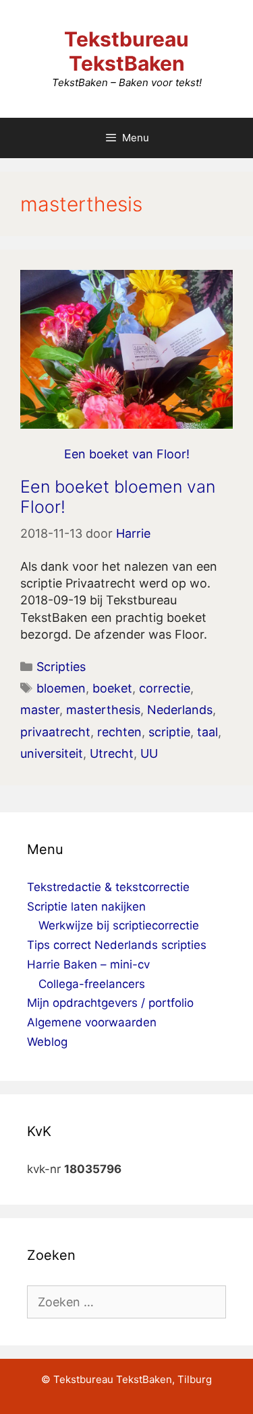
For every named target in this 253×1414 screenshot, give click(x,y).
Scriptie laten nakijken (86, 906)
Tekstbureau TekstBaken (126, 51)
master (39, 710)
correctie (164, 688)
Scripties (61, 667)
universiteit (51, 753)
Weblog (47, 1042)
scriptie (169, 732)
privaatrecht (55, 732)
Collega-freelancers (91, 984)
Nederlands (180, 710)
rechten (119, 732)
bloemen (61, 688)
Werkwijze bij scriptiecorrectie (118, 925)
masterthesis (103, 710)
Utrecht (112, 753)
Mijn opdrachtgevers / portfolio (110, 1003)
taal (207, 732)
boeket (112, 688)
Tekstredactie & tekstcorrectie (108, 887)
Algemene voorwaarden (92, 1022)
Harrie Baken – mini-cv (88, 964)
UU (149, 753)
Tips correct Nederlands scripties (116, 945)
